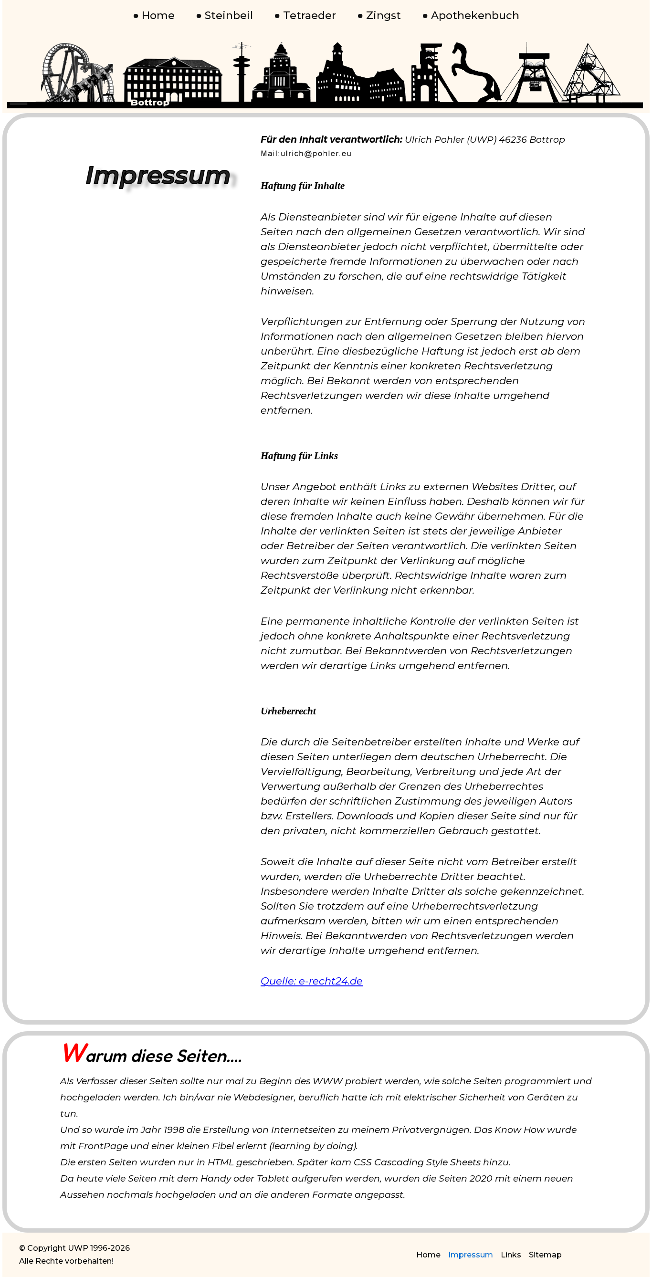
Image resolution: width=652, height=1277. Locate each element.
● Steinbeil (224, 15)
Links (511, 1254)
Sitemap (545, 1254)
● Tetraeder (305, 15)
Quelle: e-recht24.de (312, 981)
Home (428, 1254)
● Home (154, 15)
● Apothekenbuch (470, 15)
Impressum (470, 1254)
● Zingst (379, 15)
